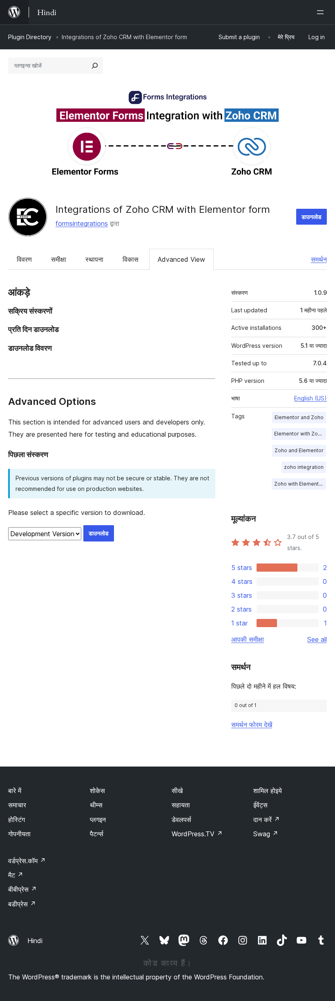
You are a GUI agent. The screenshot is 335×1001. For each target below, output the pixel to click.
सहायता (181, 805)
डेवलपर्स (181, 819)
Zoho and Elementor (299, 450)
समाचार (17, 805)
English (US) (310, 398)
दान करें (266, 819)
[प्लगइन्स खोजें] (95, 65)
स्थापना (94, 259)
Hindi (34, 941)
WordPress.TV (197, 834)
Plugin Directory (29, 36)
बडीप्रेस (22, 904)
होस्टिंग (16, 819)
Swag (265, 834)
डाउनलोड (312, 216)
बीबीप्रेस (22, 889)
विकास (130, 259)
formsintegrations (82, 223)
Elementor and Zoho (299, 417)
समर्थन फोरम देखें (251, 724)
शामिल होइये (267, 791)
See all (317, 639)
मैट (15, 875)
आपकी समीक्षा (247, 639)
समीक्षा (58, 259)
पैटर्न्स (96, 834)
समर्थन (319, 259)
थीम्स (96, 805)
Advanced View (181, 259)
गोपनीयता (19, 834)
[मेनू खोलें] (322, 12)
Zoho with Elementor (299, 484)
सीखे (177, 791)
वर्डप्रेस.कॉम (27, 861)
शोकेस (97, 791)
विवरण (24, 259)
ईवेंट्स (260, 805)
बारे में (14, 791)
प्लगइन (98, 819)
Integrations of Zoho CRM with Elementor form (163, 209)
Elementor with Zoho (299, 434)
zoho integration (304, 467)
